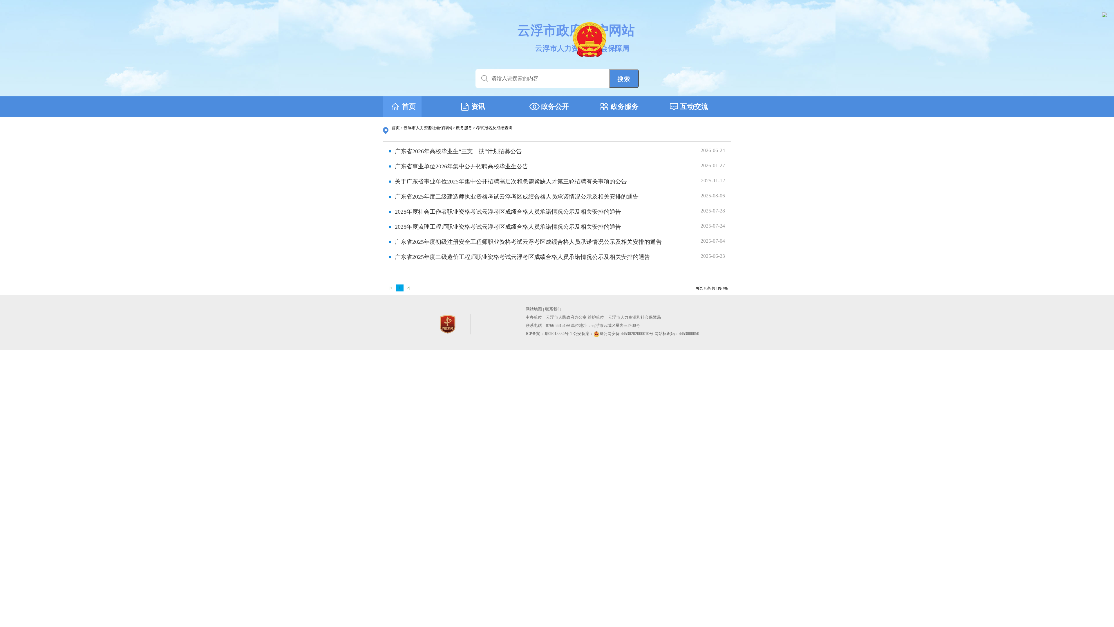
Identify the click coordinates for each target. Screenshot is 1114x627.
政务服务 (464, 128)
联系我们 (553, 309)
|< (391, 288)
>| (408, 288)
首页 (396, 128)
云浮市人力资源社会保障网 (428, 128)
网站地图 (534, 309)
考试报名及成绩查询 (494, 128)
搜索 (624, 79)
